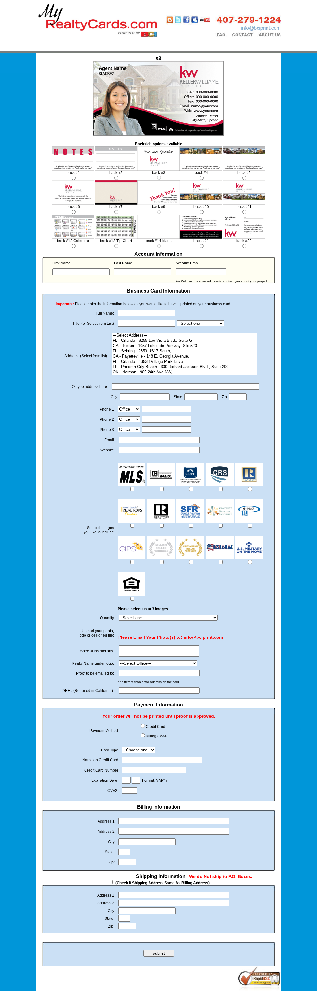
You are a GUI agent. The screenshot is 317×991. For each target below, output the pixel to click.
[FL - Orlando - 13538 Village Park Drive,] (184, 361)
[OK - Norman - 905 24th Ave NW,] (184, 372)
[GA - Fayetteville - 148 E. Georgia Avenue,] (184, 356)
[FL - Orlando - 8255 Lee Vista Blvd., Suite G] (184, 340)
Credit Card (155, 726)
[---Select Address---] (184, 335)
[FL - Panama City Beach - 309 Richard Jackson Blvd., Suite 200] (184, 367)
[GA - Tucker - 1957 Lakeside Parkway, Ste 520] (184, 346)
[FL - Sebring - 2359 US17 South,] (184, 351)
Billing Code (156, 736)
